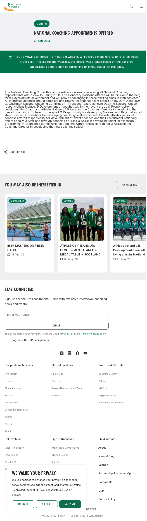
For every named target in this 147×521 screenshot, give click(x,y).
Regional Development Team (66, 388)
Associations (11, 402)
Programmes (11, 455)
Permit (8, 431)
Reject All (47, 504)
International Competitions (65, 447)
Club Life (56, 381)
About (102, 447)
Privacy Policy (68, 333)
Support (103, 464)
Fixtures (9, 381)
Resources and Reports (110, 402)
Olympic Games (59, 455)
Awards (8, 417)
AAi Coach (103, 388)
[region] (46, 489)
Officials (102, 381)
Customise (23, 504)
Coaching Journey (108, 374)
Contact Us (105, 482)
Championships (13, 388)
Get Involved (13, 439)
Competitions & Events (19, 365)
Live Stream (11, 374)
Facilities (56, 395)
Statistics (9, 424)
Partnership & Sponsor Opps (116, 473)
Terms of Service (90, 333)
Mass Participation (14, 447)
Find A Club (57, 374)
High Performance (62, 439)
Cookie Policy (106, 499)
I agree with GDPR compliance (31, 340)
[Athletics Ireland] (12, 6)
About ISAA (10, 462)
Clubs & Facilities (62, 365)
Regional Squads (107, 395)
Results (9, 395)
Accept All (70, 504)
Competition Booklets (16, 409)
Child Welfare (106, 439)
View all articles (129, 185)
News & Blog (106, 456)
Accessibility (96, 516)
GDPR (101, 490)
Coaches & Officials (110, 365)
